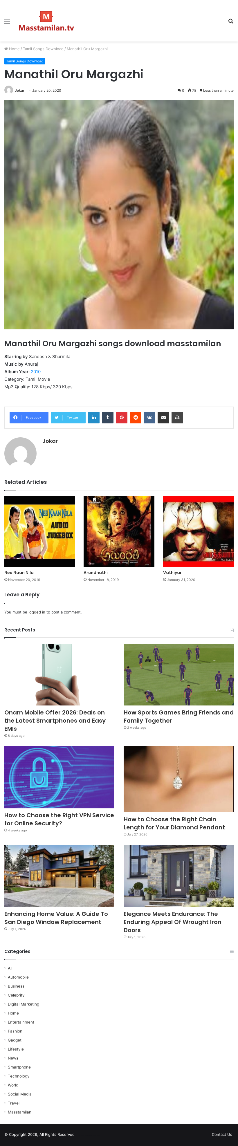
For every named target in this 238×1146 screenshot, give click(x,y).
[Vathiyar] (198, 531)
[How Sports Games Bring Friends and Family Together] (179, 675)
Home (14, 48)
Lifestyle (16, 1049)
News (13, 1058)
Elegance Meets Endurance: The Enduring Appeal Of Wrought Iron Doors (172, 922)
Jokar (19, 90)
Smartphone (19, 1067)
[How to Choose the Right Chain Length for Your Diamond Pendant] (179, 779)
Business (16, 986)
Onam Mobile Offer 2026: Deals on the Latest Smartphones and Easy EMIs (55, 720)
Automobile (18, 977)
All (10, 968)
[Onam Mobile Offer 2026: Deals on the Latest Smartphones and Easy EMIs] (59, 675)
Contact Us (222, 1134)
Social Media (20, 1094)
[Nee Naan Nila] (39, 531)
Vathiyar (172, 572)
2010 (36, 371)
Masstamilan (19, 1112)
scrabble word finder (82, 1135)
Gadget (14, 1040)
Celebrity (16, 995)
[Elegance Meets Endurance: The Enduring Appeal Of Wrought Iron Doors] (179, 876)
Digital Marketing (23, 1004)
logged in (36, 612)
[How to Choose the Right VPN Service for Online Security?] (59, 777)
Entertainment (21, 1022)
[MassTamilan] (46, 20)
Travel (13, 1103)
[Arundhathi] (119, 531)
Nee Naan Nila (19, 572)
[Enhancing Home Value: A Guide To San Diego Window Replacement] (59, 876)
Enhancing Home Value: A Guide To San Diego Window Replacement (56, 918)
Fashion (15, 1031)
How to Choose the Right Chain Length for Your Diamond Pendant (174, 823)
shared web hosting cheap (93, 1135)
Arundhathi (96, 572)
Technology (19, 1076)
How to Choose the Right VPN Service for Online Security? (59, 819)
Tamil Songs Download (43, 48)
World (13, 1085)
